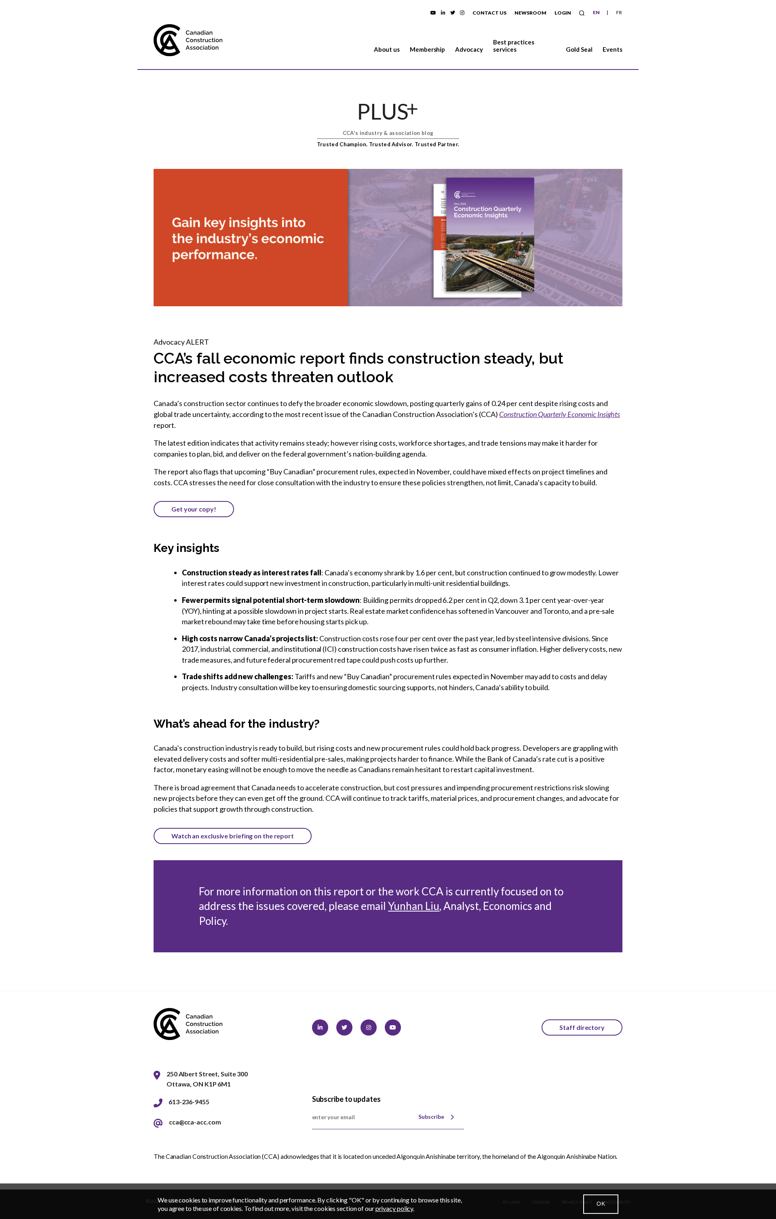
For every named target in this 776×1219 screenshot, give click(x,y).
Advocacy (469, 49)
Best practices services (513, 45)
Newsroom (530, 13)
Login (563, 13)
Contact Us (489, 13)
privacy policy (394, 1208)
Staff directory (582, 1027)
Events (612, 49)
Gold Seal (579, 49)
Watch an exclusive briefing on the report (232, 836)
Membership (427, 49)
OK (601, 1204)
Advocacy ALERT (181, 341)
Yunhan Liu (413, 905)
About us (387, 49)
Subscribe (431, 1116)
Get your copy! (193, 509)
